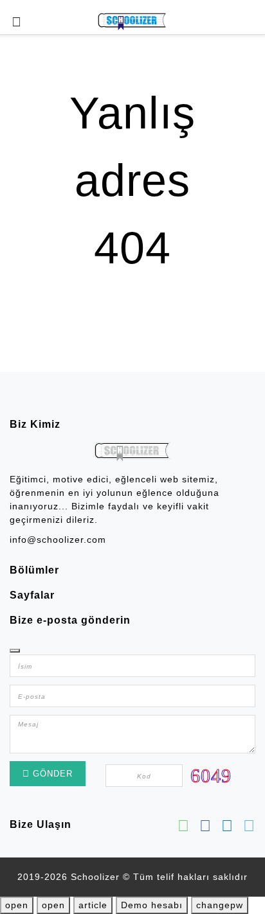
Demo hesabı (152, 905)
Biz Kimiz (35, 424)
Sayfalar (32, 595)
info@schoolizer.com (58, 539)
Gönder (51, 773)
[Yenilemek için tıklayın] (211, 775)
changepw (219, 905)
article (92, 905)
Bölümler (34, 570)
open (16, 905)
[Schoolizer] (132, 21)
